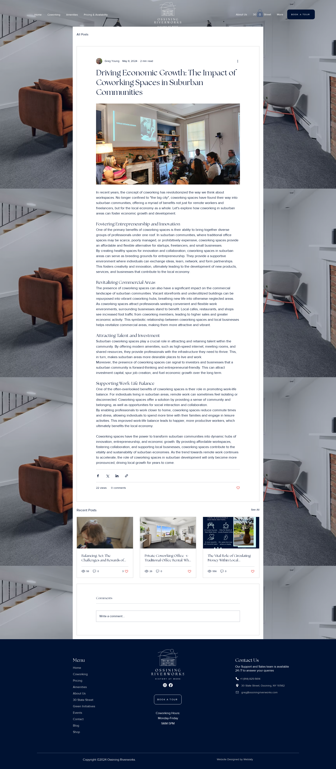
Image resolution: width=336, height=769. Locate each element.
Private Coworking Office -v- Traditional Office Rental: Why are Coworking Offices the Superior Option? (168, 557)
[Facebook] (171, 685)
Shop (76, 732)
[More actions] (237, 61)
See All (255, 509)
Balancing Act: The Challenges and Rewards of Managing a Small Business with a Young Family (102, 557)
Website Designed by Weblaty (235, 759)
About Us (79, 693)
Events (77, 712)
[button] (96, 14)
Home (77, 667)
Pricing (77, 680)
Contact (78, 719)
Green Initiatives (84, 706)
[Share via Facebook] (98, 476)
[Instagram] (165, 685)
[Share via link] (126, 476)
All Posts (82, 34)
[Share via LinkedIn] (117, 476)
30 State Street (83, 699)
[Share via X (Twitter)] (107, 476)
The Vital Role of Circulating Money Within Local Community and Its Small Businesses (229, 557)
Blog (76, 725)
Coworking (80, 674)
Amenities (80, 687)
